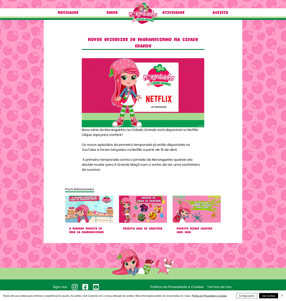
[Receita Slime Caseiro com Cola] (197, 209)
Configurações (246, 295)
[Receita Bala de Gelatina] (143, 209)
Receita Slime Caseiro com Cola (194, 230)
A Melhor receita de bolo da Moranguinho (86, 230)
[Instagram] (74, 287)
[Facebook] (85, 287)
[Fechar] (282, 295)
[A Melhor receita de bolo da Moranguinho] (89, 209)
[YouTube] (96, 287)
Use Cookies (268, 295)
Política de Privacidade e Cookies (209, 295)
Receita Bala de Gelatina (142, 228)
